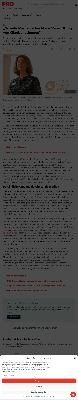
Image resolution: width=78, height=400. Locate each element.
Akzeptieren (39, 381)
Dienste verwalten (8, 375)
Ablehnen (39, 386)
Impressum (52, 396)
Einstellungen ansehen (39, 392)
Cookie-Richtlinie (28, 396)
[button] (75, 358)
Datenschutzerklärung (41, 396)
